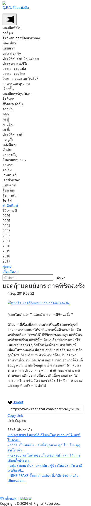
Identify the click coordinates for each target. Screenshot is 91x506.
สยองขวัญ (10, 154)
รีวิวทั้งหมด (8, 498)
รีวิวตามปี (10, 210)
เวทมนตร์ (10, 175)
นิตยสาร (9, 48)
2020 (6, 246)
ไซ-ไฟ (7, 200)
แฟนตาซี (9, 185)
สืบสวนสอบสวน (14, 159)
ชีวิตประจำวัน (13, 104)
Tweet (18, 402)
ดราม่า (8, 109)
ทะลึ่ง (7, 129)
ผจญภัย (8, 139)
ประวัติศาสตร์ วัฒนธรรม (21, 58)
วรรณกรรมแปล (14, 68)
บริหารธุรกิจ (12, 53)
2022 (6, 236)
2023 (6, 230)
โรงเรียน (9, 190)
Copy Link (15, 415)
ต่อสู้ (6, 119)
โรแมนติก (10, 195)
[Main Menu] (10, 19)
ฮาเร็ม (7, 170)
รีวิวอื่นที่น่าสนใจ (20, 430)
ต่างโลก (8, 124)
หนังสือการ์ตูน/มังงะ (17, 94)
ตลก (6, 114)
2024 (6, 225)
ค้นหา (61, 278)
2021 (6, 241)
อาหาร (8, 165)
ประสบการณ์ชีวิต (15, 63)
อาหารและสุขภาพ (16, 83)
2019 (6, 251)
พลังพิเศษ (10, 144)
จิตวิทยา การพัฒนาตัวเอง (21, 38)
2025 (6, 220)
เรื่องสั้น (8, 88)
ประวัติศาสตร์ (13, 134)
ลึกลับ (7, 149)
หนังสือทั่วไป (12, 28)
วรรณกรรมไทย (14, 73)
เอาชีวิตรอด (11, 180)
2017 (6, 261)
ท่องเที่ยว (9, 43)
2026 (6, 215)
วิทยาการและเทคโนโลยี (21, 78)
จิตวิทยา (9, 99)
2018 (6, 256)
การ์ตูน (8, 33)
